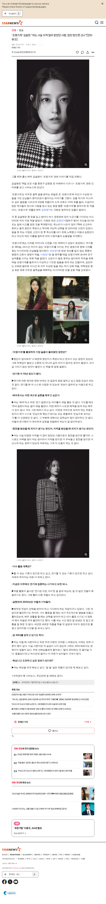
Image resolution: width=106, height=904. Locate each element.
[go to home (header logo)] (12, 22)
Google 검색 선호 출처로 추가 (23, 52)
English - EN (15, 13)
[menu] (102, 22)
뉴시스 (35, 859)
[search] (97, 22)
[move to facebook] (4, 881)
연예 (14, 30)
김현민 (59, 220)
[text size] (92, 52)
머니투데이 (21, 859)
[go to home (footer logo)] (11, 849)
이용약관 (54, 854)
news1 (41, 859)
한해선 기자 (16, 48)
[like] (77, 52)
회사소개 (4, 854)
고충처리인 (37, 854)
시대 (54, 859)
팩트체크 (67, 854)
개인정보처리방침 (15, 854)
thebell (60, 859)
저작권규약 (46, 854)
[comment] (82, 52)
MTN (28, 859)
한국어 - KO (14, 874)
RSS (60, 854)
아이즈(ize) (74, 859)
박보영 (53, 250)
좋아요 (55, 731)
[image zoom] (86, 164)
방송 (21, 30)
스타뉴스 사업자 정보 (8, 863)
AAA (67, 859)
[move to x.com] (10, 881)
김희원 (44, 209)
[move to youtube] (15, 881)
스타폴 (83, 859)
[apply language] (19, 13)
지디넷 (48, 859)
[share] (87, 52)
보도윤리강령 (76, 854)
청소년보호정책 (27, 854)
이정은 (43, 254)
